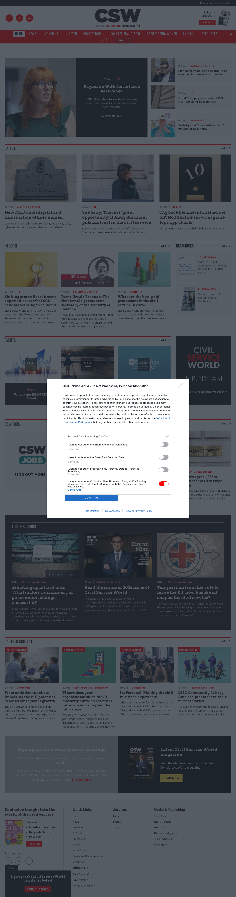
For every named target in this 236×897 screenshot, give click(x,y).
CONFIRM (91, 497)
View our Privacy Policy (138, 510)
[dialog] (118, 448)
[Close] (181, 386)
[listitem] (118, 436)
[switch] (164, 444)
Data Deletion (92, 510)
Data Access (112, 510)
